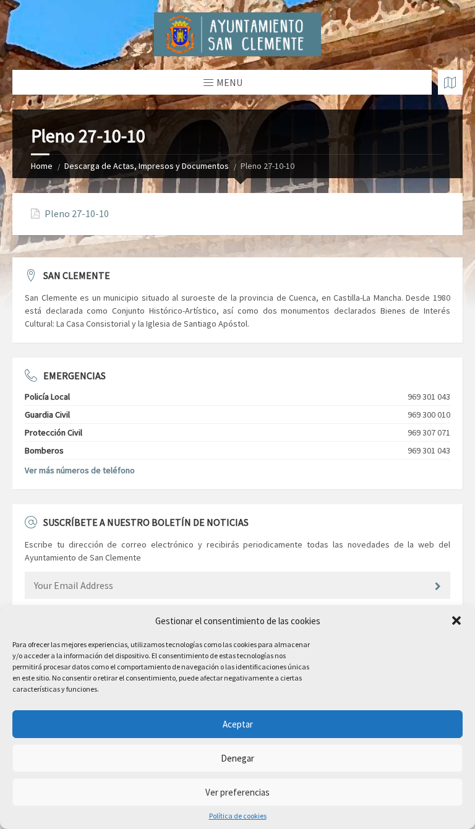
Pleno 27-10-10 (77, 214)
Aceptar (238, 724)
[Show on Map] (450, 82)
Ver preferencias (237, 792)
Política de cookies (238, 816)
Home (42, 165)
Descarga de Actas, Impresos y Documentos (146, 165)
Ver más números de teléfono (80, 470)
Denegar (237, 758)
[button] (456, 620)
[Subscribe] (438, 586)
